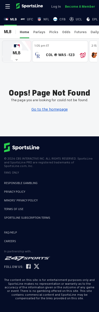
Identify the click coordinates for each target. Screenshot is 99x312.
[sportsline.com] (30, 6)
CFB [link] (62, 19)
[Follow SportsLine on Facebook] (28, 266)
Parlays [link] (39, 32)
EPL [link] (95, 19)
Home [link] (24, 32)
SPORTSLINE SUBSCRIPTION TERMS (27, 218)
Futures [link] (80, 32)
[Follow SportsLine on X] (37, 266)
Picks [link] (53, 32)
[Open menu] (8, 6)
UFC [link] (30, 19)
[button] (16, 51)
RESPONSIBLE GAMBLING (21, 183)
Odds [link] (66, 32)
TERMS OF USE (13, 209)
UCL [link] (79, 19)
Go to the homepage (49, 109)
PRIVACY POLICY (14, 192)
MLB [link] (13, 19)
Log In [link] (56, 6)
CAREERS (10, 241)
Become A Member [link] (80, 6)
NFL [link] (46, 19)
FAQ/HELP (10, 233)
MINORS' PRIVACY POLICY (21, 200)
